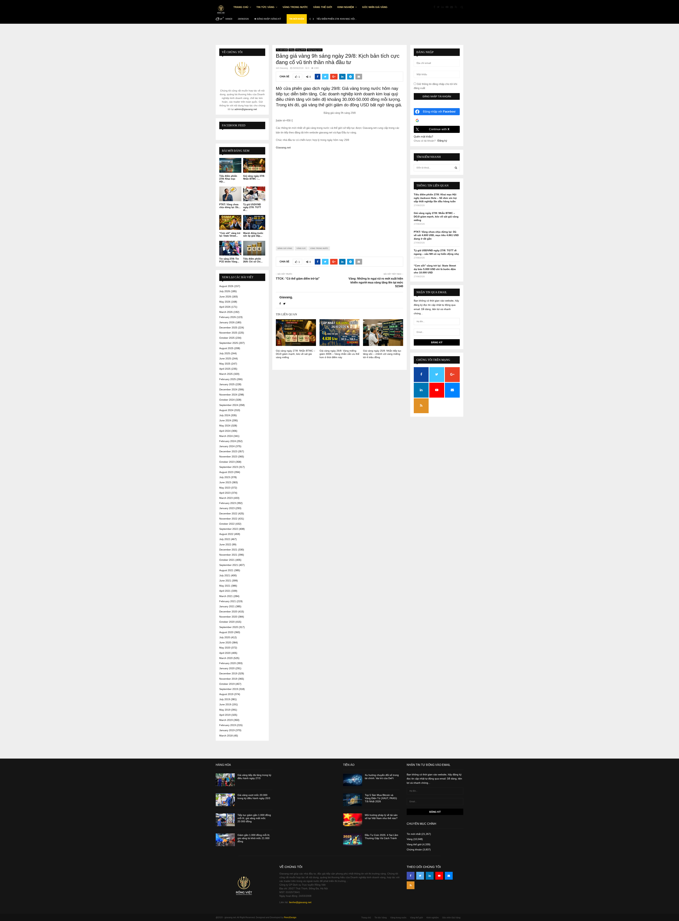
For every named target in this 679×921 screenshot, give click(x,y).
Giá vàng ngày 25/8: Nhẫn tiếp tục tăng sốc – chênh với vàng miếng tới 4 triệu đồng (382, 353)
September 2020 (228, 627)
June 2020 (225, 642)
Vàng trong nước (295, 7)
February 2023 (227, 503)
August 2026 (226, 286)
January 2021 (227, 606)
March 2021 (226, 596)
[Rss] (457, 7)
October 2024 (227, 399)
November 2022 (228, 518)
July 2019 (224, 699)
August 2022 (226, 534)
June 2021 (225, 580)
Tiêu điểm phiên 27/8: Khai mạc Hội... (228, 179)
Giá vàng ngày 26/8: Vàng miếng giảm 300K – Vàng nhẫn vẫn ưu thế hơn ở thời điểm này (339, 353)
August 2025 (226, 348)
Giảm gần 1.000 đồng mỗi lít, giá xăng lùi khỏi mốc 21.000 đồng (253, 838)
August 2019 (226, 694)
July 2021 (224, 575)
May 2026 (224, 301)
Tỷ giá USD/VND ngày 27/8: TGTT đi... (252, 207)
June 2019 (225, 704)
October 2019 (227, 683)
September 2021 (228, 565)
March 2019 (226, 720)
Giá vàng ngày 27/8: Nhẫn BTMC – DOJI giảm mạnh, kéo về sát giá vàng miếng (295, 353)
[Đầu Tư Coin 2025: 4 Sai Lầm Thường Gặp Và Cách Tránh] (352, 839)
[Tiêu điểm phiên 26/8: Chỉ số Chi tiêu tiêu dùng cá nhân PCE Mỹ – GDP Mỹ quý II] (254, 248)
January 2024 (227, 446)
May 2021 (224, 585)
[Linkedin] (443, 7)
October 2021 (227, 559)
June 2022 (225, 544)
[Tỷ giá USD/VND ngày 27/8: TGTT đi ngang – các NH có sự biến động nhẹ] (254, 194)
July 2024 (224, 415)
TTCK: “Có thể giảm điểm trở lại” (298, 278)
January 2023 (227, 508)
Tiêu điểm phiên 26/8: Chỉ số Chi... (253, 260)
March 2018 (226, 735)
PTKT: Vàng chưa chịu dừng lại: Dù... (229, 206)
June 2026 (225, 296)
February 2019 (227, 725)
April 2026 (225, 306)
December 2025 (228, 327)
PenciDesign (290, 917)
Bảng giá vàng (285, 248)
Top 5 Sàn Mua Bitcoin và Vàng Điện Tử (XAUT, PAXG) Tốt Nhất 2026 (381, 798)
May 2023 (224, 487)
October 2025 (227, 337)
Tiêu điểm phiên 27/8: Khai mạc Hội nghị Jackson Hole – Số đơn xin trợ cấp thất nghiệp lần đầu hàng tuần (435, 198)
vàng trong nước (319, 248)
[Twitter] (439, 7)
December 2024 (228, 389)
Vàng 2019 (300, 50)
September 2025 (228, 343)
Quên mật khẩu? (423, 136)
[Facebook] (435, 7)
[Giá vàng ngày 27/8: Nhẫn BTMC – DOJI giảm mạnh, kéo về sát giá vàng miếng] (254, 165)
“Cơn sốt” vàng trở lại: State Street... (229, 234)
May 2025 (224, 363)
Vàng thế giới (322, 7)
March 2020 (226, 658)
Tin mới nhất (282, 50)
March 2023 (226, 498)
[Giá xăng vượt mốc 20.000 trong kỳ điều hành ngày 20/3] (225, 799)
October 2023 (227, 461)
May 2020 (224, 647)
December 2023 (228, 451)
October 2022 (227, 523)
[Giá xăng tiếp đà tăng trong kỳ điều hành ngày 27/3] (225, 779)
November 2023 (228, 456)
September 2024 (228, 405)
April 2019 (225, 714)
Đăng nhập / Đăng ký (269, 19)
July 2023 (224, 477)
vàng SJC (301, 248)
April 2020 (225, 653)
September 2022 (228, 528)
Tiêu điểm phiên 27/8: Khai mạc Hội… (337, 19)
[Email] (452, 7)
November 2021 (228, 554)
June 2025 (225, 358)
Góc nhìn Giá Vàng (374, 7)
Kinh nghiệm (345, 7)
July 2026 (224, 291)
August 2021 (226, 570)
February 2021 (227, 601)
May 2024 (224, 425)
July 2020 (224, 637)
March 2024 (226, 436)
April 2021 (225, 590)
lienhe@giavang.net (300, 902)
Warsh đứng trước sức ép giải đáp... (253, 234)
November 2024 (228, 394)
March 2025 (226, 373)
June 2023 (225, 482)
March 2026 (226, 312)
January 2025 (227, 384)
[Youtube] (448, 7)
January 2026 (227, 322)
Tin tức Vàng (265, 7)
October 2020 (227, 621)
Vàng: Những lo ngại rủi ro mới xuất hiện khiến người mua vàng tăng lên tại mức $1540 (376, 282)
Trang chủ (240, 7)
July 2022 (224, 539)
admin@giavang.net (245, 109)
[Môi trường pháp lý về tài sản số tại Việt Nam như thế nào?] (352, 819)
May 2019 (224, 709)
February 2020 (227, 663)
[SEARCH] (456, 167)
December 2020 (228, 611)
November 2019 (228, 678)
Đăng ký (442, 140)
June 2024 (225, 420)
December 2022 (228, 513)
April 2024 (225, 430)
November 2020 (228, 616)
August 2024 (226, 410)
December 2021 (228, 549)
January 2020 (227, 668)
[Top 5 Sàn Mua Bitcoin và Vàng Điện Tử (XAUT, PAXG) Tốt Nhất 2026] (352, 799)
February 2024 (227, 441)
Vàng (291, 50)
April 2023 (225, 492)
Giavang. (284, 68)
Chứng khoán (414, 849)
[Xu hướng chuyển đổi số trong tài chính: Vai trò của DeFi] (352, 779)
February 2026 (227, 317)
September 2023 (228, 467)
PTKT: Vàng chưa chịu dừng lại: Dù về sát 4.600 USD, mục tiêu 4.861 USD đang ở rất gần (436, 235)
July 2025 (224, 353)
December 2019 (228, 673)
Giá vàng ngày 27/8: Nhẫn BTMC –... (254, 177)
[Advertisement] (339, 195)
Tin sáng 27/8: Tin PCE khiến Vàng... (229, 260)
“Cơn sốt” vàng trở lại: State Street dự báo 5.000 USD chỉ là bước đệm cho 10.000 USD (435, 269)
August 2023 (226, 472)
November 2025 (228, 332)
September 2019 (228, 689)
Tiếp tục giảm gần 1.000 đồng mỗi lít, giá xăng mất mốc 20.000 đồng (254, 818)
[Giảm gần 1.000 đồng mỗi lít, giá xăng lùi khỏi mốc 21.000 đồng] (225, 839)
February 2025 (227, 379)
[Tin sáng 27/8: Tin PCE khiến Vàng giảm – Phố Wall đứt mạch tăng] (230, 248)
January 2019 (227, 730)
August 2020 (226, 632)
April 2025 (225, 368)
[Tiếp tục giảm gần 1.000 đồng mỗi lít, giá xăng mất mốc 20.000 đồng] (225, 819)
